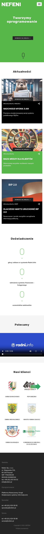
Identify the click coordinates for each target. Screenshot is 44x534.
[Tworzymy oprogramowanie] (11, 3)
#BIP (16, 204)
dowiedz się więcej (22, 38)
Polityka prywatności (22, 528)
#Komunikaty (8, 103)
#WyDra (17, 103)
